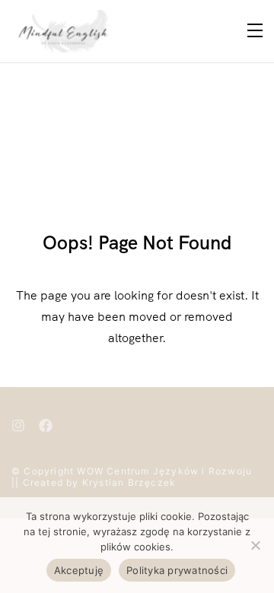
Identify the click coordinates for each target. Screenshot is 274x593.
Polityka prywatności (177, 570)
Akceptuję (79, 570)
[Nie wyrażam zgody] (255, 545)
